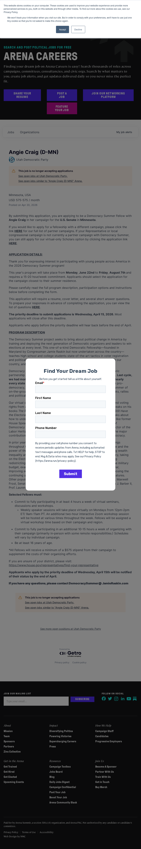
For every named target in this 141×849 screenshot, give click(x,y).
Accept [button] (62, 29)
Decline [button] (78, 29)
